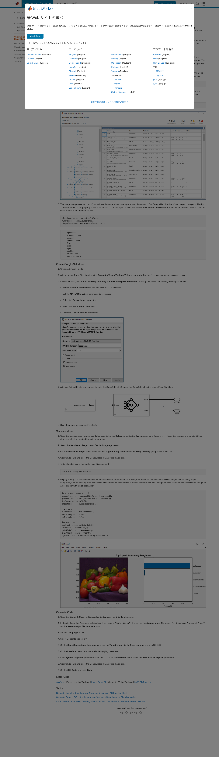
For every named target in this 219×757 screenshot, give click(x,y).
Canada (30, 58)
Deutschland (75, 63)
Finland (72, 71)
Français (118, 88)
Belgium (73, 54)
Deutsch (117, 79)
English (117, 83)
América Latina (34, 54)
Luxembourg (75, 88)
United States (33, 63)
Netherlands (117, 54)
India (155, 58)
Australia (157, 54)
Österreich (116, 63)
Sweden (115, 71)
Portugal (115, 67)
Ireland (72, 79)
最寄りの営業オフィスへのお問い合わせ (109, 102)
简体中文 (160, 71)
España (72, 67)
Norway (114, 58)
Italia (71, 83)
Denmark (73, 58)
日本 (155, 79)
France (72, 75)
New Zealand (159, 63)
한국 (155, 83)
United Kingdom (118, 92)
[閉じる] (191, 8)
